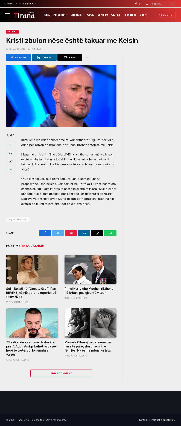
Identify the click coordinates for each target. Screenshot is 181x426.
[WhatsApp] (10, 169)
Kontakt (8, 3)
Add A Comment (61, 373)
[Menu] (7, 15)
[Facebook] (10, 145)
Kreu (47, 14)
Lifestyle (76, 14)
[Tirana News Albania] (24, 15)
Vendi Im (102, 14)
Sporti (143, 14)
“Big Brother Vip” (18, 219)
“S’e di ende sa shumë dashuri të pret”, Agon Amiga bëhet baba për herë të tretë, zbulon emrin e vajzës (31, 348)
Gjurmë (115, 14)
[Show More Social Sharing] (86, 57)
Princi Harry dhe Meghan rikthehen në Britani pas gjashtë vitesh (90, 291)
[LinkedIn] (10, 153)
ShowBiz (13, 31)
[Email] (10, 161)
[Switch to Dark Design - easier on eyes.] (147, 3)
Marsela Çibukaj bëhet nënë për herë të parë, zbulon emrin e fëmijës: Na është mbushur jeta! (88, 346)
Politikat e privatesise (25, 3)
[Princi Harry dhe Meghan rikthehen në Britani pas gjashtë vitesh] (90, 269)
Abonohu (166, 14)
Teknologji (129, 14)
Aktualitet (59, 14)
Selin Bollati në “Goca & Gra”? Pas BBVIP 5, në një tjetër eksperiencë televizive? (31, 293)
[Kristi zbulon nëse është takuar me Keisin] (61, 96)
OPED (90, 14)
